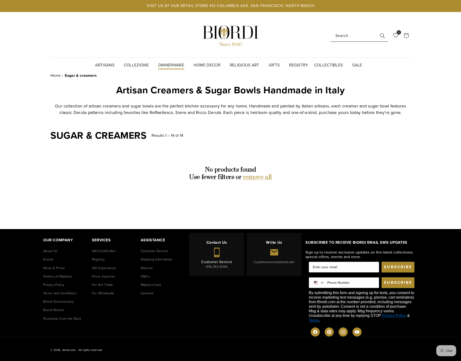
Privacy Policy (53, 284)
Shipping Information (157, 259)
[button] (106, 64)
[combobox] (359, 35)
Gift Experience (104, 268)
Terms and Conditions (60, 293)
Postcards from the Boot (62, 318)
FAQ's (145, 276)
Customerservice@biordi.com (274, 262)
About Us (50, 251)
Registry (98, 259)
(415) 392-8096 (217, 266)
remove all (257, 177)
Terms (314, 320)
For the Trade (102, 284)
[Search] (382, 35)
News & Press (54, 268)
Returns (147, 268)
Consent (147, 293)
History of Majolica (57, 276)
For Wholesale (103, 293)
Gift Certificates (104, 251)
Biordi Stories (53, 310)
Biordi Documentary (58, 301)
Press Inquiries (103, 276)
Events (48, 259)
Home (55, 75)
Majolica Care (151, 284)
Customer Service (154, 251)
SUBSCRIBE (398, 267)
